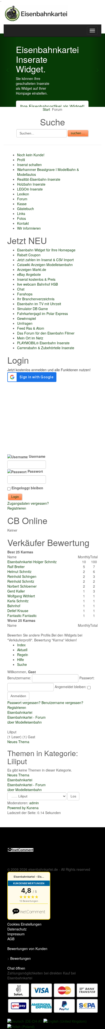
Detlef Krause (17, 610)
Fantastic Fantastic (22, 615)
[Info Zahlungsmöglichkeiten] (53, 997)
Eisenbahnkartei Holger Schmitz (32, 561)
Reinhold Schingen (21, 576)
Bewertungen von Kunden (27, 948)
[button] (8, 70)
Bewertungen (20, 958)
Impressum (16, 933)
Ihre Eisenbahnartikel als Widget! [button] (52, 106)
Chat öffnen (16, 968)
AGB (10, 938)
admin (34, 802)
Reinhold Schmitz (20, 581)
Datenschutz (17, 929)
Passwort (35, 471)
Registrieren (16, 508)
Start (46, 109)
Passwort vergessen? (24, 702)
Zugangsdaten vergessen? (28, 503)
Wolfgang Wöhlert (21, 595)
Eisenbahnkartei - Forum (26, 717)
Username (36, 456)
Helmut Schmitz (19, 571)
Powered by (16, 807)
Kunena (33, 807)
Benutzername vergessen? (62, 702)
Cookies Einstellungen (24, 924)
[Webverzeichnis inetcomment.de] (20, 849)
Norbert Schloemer (22, 586)
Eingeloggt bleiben (27, 487)
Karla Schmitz (18, 600)
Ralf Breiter (16, 566)
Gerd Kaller (16, 591)
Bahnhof (13, 605)
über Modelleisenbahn (24, 722)
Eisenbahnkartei (19, 712)
